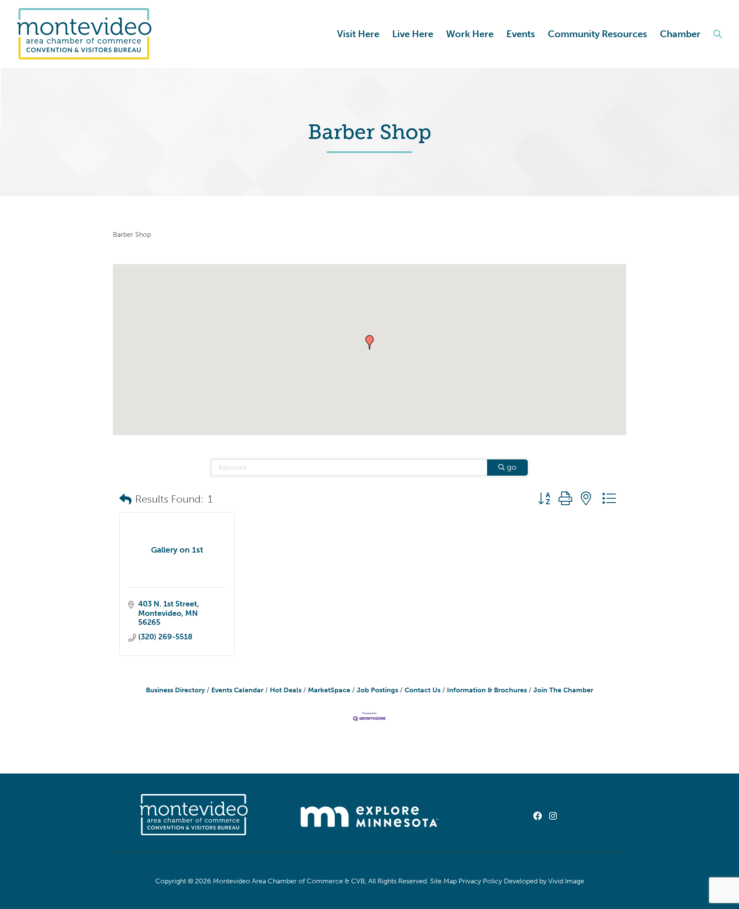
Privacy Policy (480, 881)
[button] (369, 342)
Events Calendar (237, 690)
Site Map (443, 881)
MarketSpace (329, 690)
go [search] (512, 467)
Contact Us (422, 690)
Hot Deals (286, 690)
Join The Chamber (563, 690)
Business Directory (175, 690)
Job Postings (377, 690)
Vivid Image (566, 881)
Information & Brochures (487, 690)
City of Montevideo (88, 34)
